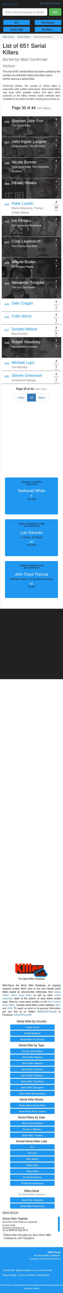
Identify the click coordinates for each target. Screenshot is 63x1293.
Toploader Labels (31, 1288)
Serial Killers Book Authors (32, 1111)
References (43, 1275)
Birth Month (32, 1159)
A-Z (17, 22)
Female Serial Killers (32, 1051)
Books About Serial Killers (32, 1105)
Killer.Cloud (9, 4)
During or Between (32, 1129)
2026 (9, 1008)
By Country (48, 22)
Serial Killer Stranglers (32, 1087)
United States (32, 1027)
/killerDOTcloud (21, 1014)
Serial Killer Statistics (32, 1200)
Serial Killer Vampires (32, 1075)
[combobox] (24, 12)
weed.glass (54, 1284)
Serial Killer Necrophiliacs (32, 1093)
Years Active (32, 1171)
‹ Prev (21, 397)
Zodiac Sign (16, 29)
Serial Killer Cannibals (32, 1081)
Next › (42, 397)
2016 (58, 1004)
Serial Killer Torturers (32, 1069)
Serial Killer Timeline (32, 1135)
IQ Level (32, 1153)
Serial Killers (24, 36)
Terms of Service (27, 1275)
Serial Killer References (32, 1206)
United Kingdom (32, 1033)
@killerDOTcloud (45, 1011)
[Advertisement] (31, 440)
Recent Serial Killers (32, 1123)
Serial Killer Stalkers (32, 1063)
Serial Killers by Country (32, 1039)
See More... (48, 29)
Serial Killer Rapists (32, 1057)
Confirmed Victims (32, 1177)
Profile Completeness (32, 1183)
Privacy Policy (9, 1275)
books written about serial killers (31, 993)
